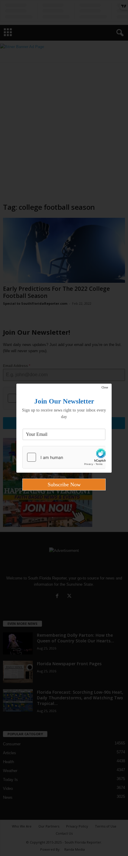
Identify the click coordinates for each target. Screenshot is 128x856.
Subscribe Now (64, 484)
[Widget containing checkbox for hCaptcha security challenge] (64, 457)
